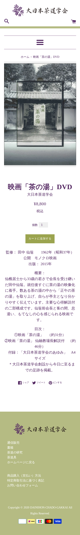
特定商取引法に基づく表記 (25, 480)
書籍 (10, 447)
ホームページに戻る (21, 462)
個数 (35, 225)
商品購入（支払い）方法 (24, 475)
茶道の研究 (15, 452)
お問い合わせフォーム (22, 485)
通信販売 (13, 442)
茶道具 (11, 457)
